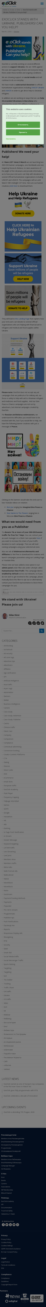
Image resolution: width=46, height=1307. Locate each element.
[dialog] (23, 124)
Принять (23, 132)
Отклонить (23, 125)
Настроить (11, 139)
